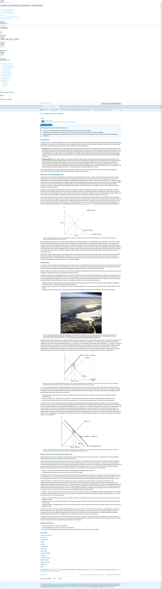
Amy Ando (63, 239)
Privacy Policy (66, 586)
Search (43, 107)
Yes (56, 578)
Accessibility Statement (84, 586)
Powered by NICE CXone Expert (60, 584)
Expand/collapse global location (121, 109)
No (61, 578)
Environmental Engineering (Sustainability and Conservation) (77, 109)
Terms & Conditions (73, 586)
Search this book (4, 23)
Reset (2, 37)
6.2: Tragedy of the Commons (53, 569)
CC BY (91, 569)
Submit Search (4, 27)
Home (46, 109)
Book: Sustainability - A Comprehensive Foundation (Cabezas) (110, 109)
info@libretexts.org (109, 586)
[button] (5, 83)
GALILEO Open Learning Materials (52, 571)
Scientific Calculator (7, 73)
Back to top (42, 574)
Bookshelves (56, 109)
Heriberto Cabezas (49, 120)
